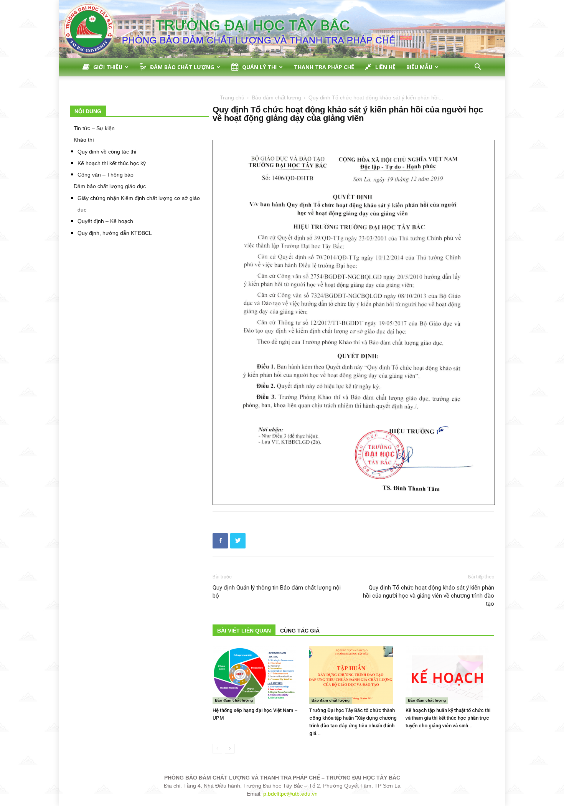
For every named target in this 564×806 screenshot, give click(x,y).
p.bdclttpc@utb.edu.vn (290, 794)
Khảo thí (84, 140)
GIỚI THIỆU (107, 67)
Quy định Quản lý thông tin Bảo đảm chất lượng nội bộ (277, 591)
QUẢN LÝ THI (259, 67)
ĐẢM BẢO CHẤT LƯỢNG (182, 67)
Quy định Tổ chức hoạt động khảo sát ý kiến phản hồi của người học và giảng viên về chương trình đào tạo (428, 595)
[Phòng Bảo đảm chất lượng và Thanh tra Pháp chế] (282, 29)
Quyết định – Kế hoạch (105, 221)
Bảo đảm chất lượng (276, 97)
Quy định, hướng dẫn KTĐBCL (115, 233)
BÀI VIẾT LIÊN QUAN (244, 631)
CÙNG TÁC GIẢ (300, 631)
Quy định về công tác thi (107, 152)
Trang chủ (232, 97)
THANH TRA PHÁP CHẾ (324, 67)
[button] (477, 67)
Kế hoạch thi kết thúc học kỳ (112, 163)
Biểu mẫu (419, 67)
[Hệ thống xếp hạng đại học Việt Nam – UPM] (257, 675)
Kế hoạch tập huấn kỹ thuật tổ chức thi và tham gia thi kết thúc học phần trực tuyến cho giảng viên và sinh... (448, 717)
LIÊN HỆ (385, 67)
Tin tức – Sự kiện (94, 128)
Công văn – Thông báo (106, 175)
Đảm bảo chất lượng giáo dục (110, 186)
